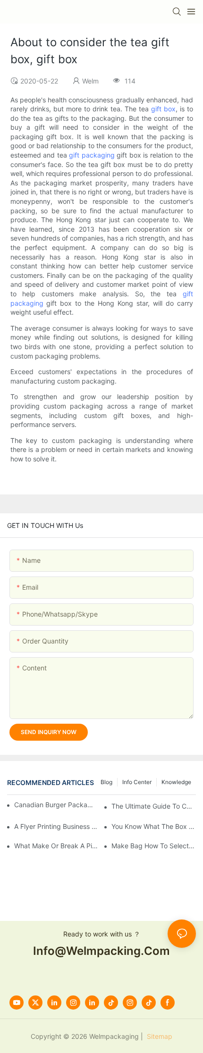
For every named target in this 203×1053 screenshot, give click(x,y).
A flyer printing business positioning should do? (56, 826)
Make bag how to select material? (153, 846)
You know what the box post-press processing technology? (153, 826)
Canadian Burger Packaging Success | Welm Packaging (55, 805)
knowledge (176, 782)
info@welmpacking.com (101, 951)
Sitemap (158, 1036)
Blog (106, 782)
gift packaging (92, 155)
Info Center (137, 782)
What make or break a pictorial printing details (56, 846)
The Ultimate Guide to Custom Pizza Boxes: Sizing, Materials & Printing (153, 806)
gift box (163, 109)
